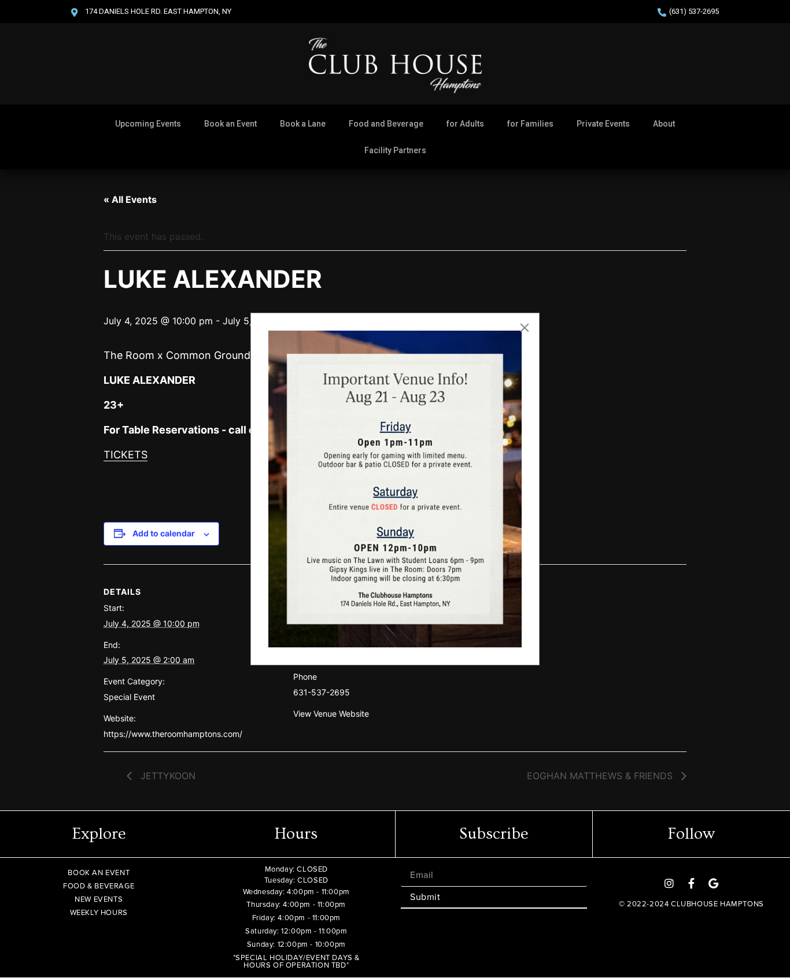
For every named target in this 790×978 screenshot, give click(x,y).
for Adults (465, 123)
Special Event (129, 697)
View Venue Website (331, 713)
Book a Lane (303, 123)
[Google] (713, 883)
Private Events (603, 123)
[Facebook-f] (691, 883)
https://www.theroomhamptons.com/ (173, 734)
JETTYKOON (166, 775)
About (664, 123)
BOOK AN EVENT (99, 872)
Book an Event (230, 123)
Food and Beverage (386, 123)
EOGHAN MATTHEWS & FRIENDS (601, 775)
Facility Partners (395, 150)
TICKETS (125, 455)
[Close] (524, 327)
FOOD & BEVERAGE (98, 885)
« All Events (130, 199)
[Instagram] (669, 883)
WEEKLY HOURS (99, 912)
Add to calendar (163, 533)
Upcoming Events (148, 123)
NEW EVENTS (99, 899)
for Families (530, 123)
